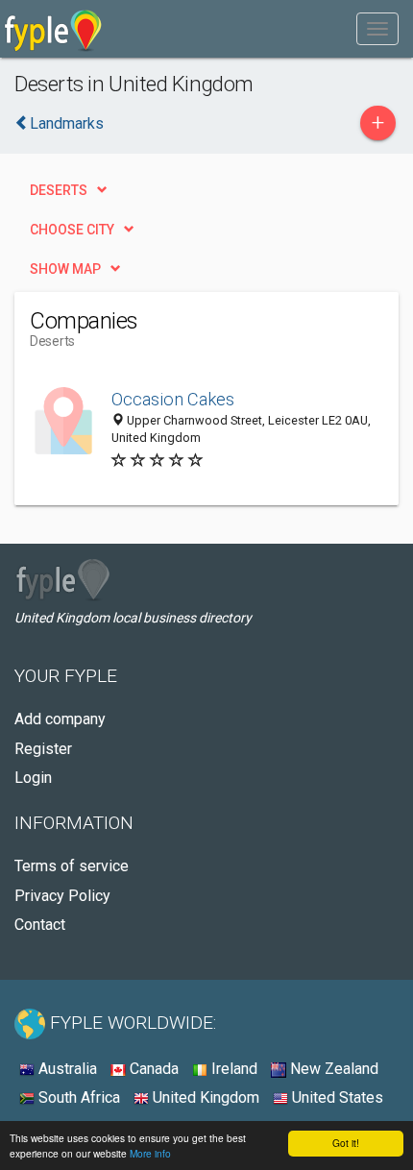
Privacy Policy (62, 896)
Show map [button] (65, 269)
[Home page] (53, 29)
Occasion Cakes (172, 399)
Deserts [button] (58, 190)
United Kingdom (204, 1097)
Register (43, 749)
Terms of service (71, 866)
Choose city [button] (72, 229)
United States (335, 1097)
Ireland (232, 1069)
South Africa (77, 1097)
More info (150, 1153)
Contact (39, 924)
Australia (66, 1069)
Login (33, 777)
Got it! (345, 1142)
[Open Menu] (377, 28)
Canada (152, 1069)
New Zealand (332, 1069)
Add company (60, 719)
